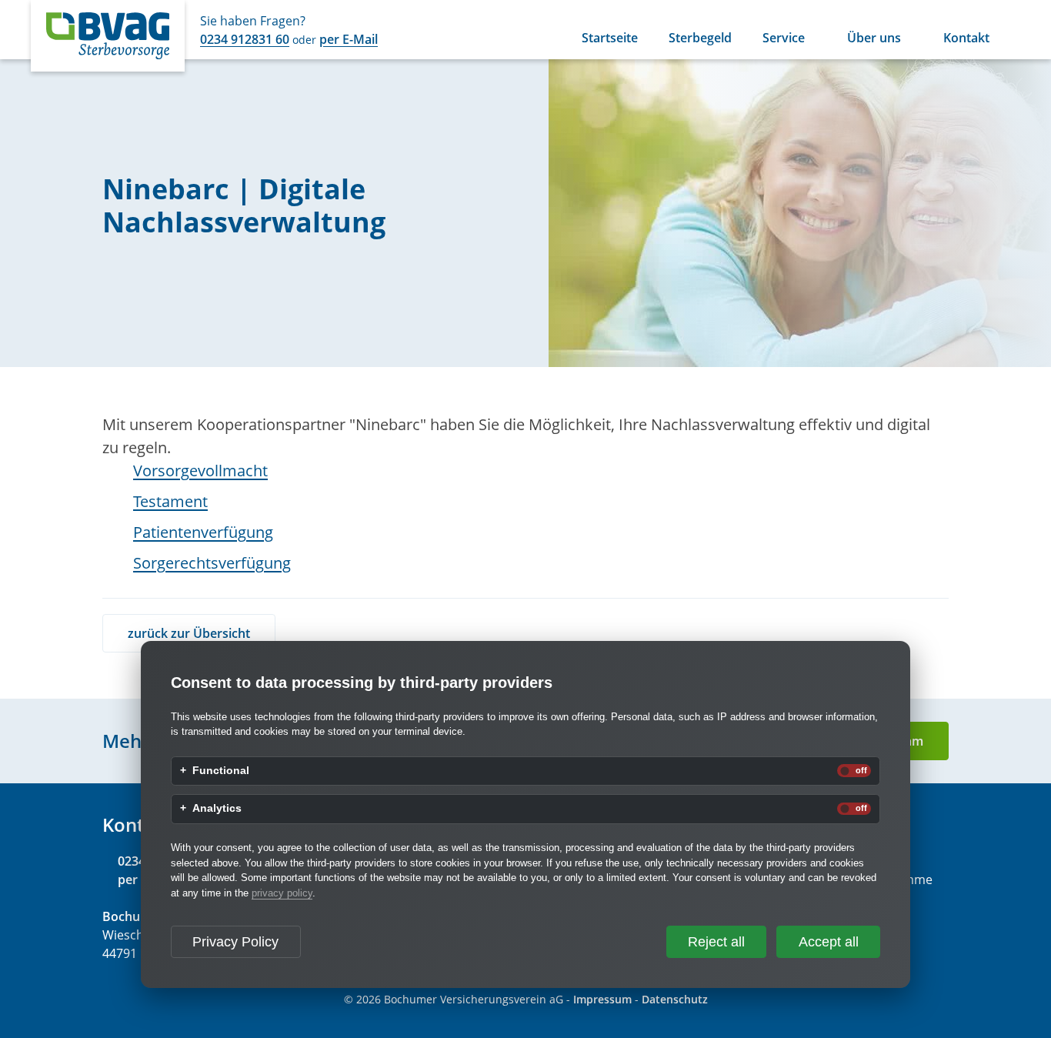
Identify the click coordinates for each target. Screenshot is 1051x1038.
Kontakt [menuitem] (966, 39)
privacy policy (282, 893)
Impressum (602, 999)
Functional (220, 771)
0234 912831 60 (244, 39)
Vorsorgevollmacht (200, 470)
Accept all (829, 942)
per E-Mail (348, 39)
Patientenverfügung (203, 532)
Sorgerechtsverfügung (212, 562)
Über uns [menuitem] (874, 39)
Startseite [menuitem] (610, 39)
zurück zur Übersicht (189, 633)
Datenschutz (675, 999)
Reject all (716, 942)
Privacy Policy (235, 942)
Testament (170, 501)
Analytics (217, 808)
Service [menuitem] (783, 39)
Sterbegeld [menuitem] (700, 39)
